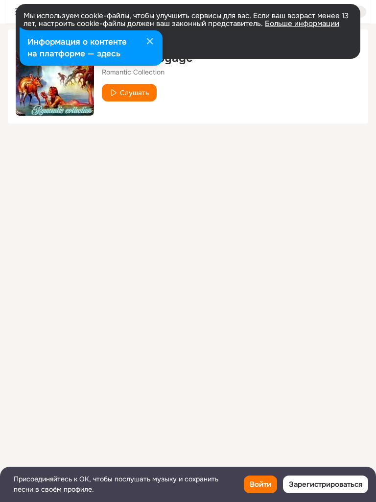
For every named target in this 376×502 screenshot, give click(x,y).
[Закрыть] (150, 42)
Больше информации (302, 23)
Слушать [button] (134, 92)
